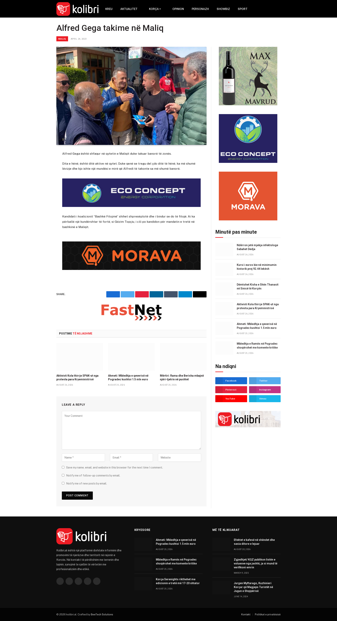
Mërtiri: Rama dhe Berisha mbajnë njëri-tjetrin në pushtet (182, 377)
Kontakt (245, 614)
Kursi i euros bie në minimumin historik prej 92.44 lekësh (257, 266)
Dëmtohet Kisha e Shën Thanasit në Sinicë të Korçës (257, 286)
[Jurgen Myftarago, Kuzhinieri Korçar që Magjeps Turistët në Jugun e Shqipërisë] (221, 587)
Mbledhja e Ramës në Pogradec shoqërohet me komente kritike (257, 345)
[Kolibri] (77, 9)
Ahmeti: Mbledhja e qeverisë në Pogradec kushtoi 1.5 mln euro (128, 377)
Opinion (178, 9)
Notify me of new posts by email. (86, 483)
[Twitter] (42, 173)
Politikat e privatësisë (268, 614)
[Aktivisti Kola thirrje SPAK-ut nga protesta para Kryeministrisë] (79, 357)
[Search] (273, 9)
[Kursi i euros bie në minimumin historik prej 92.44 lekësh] (224, 269)
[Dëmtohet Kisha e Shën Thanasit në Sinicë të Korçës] (224, 289)
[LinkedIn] (42, 183)
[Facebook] (42, 164)
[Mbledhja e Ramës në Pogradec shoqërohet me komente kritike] (224, 348)
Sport (242, 9)
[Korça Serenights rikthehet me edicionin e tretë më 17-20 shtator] (143, 583)
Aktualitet (128, 9)
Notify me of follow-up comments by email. (93, 475)
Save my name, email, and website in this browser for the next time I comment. (114, 467)
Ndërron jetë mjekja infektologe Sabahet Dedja (257, 247)
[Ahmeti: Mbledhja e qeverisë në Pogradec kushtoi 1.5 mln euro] (131, 357)
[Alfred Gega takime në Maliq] (131, 96)
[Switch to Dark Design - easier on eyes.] (279, 9)
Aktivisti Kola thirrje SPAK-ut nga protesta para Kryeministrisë (77, 377)
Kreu (109, 9)
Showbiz (223, 9)
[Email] (42, 202)
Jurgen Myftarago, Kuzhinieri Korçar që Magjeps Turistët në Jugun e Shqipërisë (253, 587)
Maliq (62, 38)
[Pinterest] (42, 192)
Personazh (200, 9)
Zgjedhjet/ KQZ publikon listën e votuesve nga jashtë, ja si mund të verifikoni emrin (255, 563)
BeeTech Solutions (102, 614)
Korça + (155, 9)
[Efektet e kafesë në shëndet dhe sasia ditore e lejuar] (221, 544)
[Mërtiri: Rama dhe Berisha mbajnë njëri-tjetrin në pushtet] (183, 357)
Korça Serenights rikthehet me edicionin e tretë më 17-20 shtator (178, 581)
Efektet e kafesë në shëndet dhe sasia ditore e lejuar (254, 541)
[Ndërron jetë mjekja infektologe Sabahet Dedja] (224, 249)
